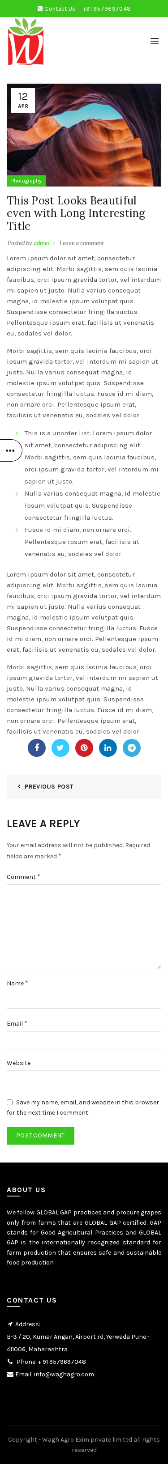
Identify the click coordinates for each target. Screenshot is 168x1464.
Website (18, 1063)
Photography (26, 181)
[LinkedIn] (108, 748)
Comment (23, 876)
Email (17, 1023)
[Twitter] (60, 748)
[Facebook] (37, 748)
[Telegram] (132, 748)
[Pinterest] (84, 748)
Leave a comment (82, 242)
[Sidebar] (11, 450)
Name (17, 983)
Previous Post (49, 786)
